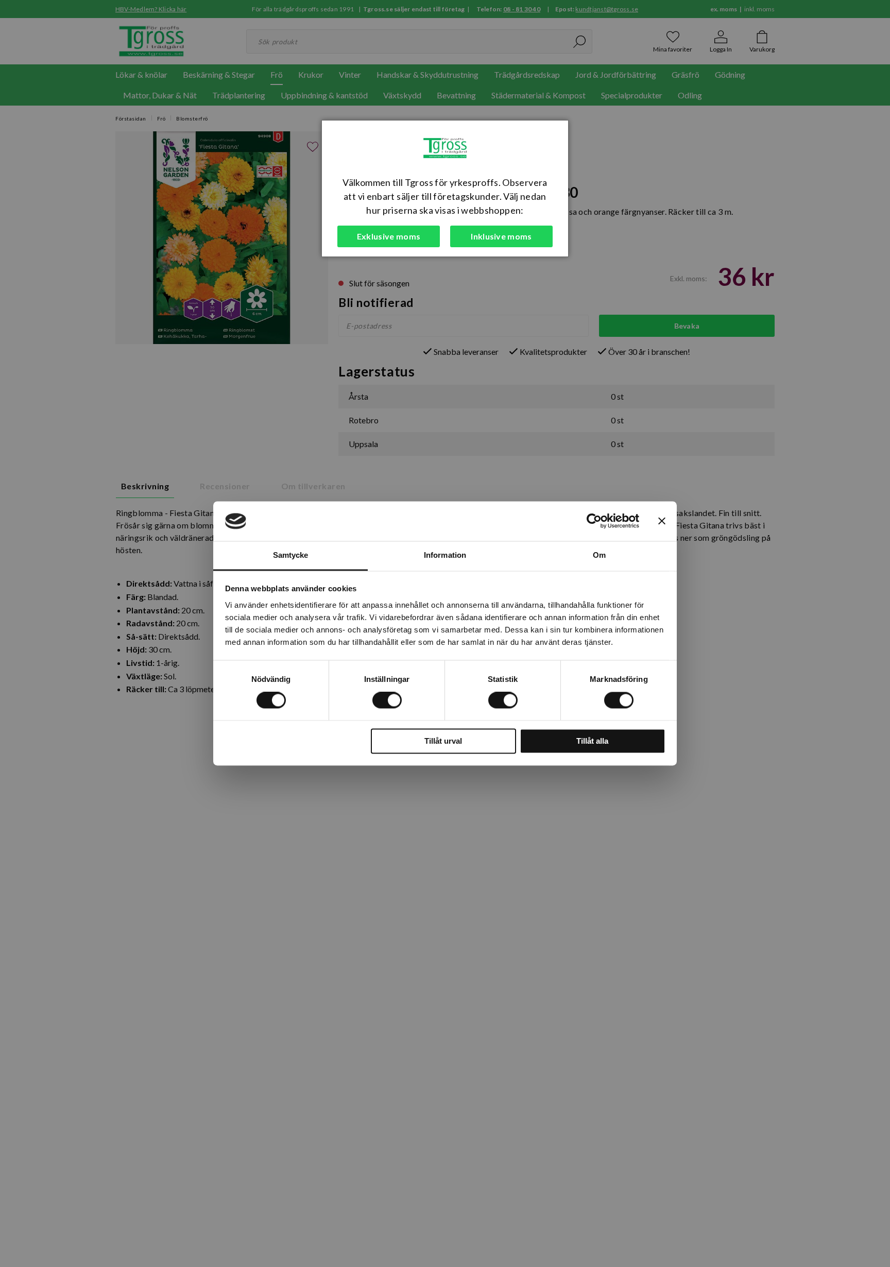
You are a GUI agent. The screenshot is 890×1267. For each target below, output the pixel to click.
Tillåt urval (443, 741)
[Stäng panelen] (661, 521)
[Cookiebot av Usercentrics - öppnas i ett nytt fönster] (594, 521)
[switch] (387, 700)
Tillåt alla (592, 741)
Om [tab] (599, 555)
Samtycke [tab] (291, 555)
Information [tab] (445, 555)
